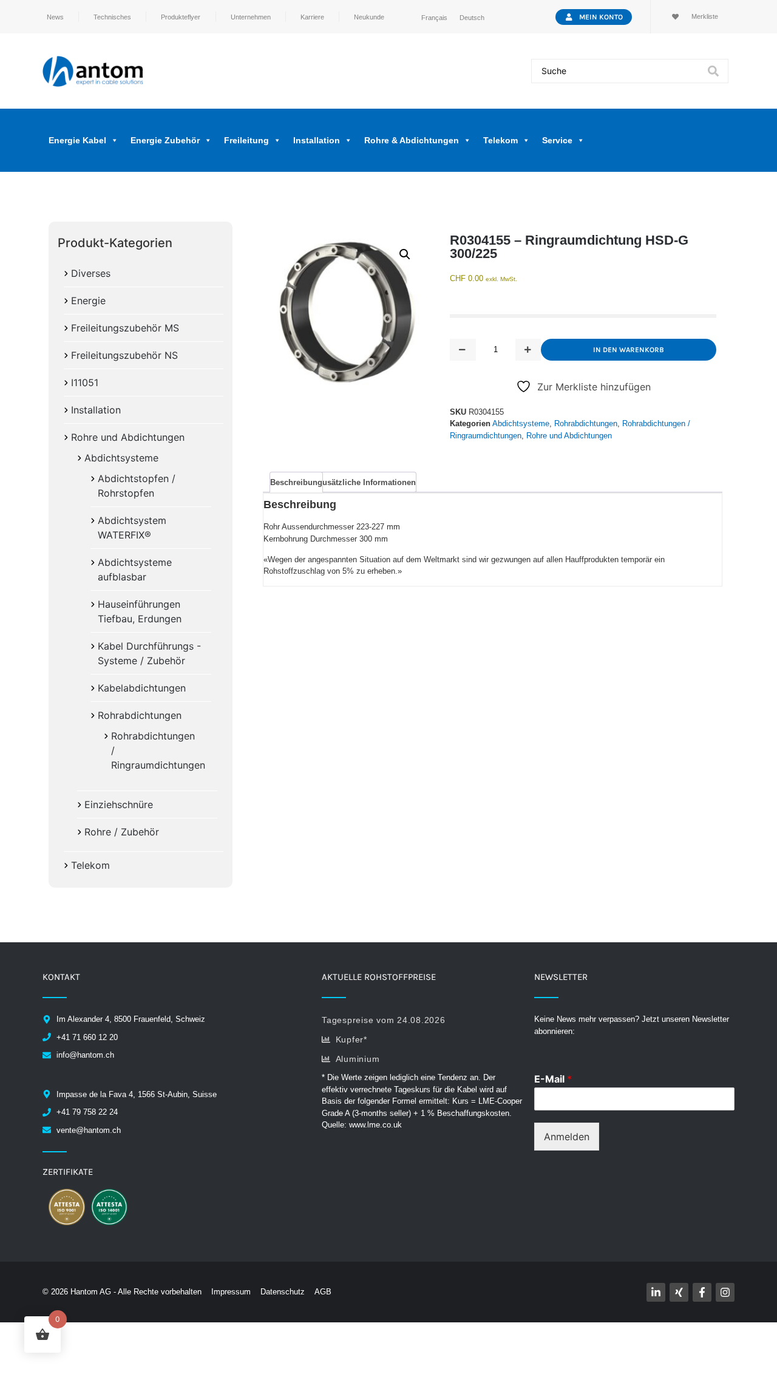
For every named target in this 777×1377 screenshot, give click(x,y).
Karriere (312, 17)
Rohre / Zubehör (121, 832)
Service (557, 140)
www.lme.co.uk (375, 1124)
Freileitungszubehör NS (124, 355)
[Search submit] (713, 71)
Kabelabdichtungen (142, 688)
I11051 (84, 382)
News (55, 17)
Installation (96, 410)
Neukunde (369, 17)
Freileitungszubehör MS (125, 328)
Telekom (90, 865)
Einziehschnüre (118, 804)
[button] (405, 254)
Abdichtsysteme (121, 458)
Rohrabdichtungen (140, 715)
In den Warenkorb (628, 349)
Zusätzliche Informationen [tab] (366, 482)
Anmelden (566, 1136)
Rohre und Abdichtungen (128, 437)
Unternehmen (251, 17)
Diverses (90, 273)
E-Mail (553, 1079)
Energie (88, 300)
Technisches (112, 17)
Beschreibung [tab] (296, 482)
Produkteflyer (180, 17)
